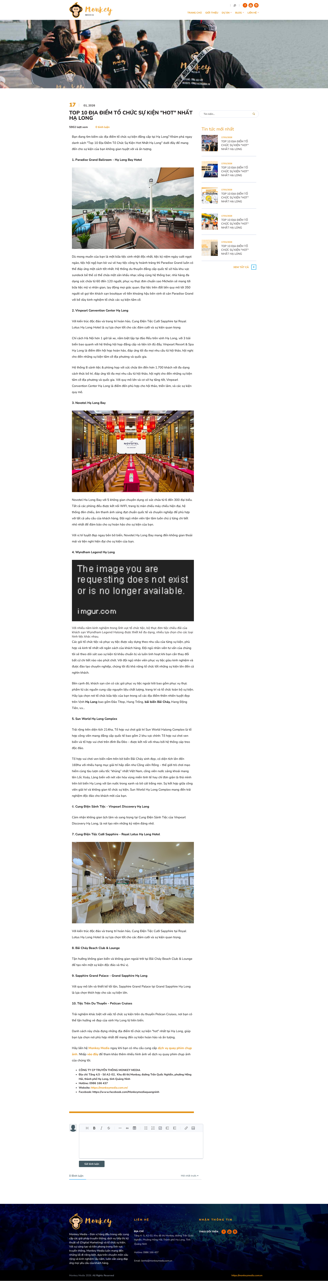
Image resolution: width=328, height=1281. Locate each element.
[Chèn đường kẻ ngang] (120, 1128)
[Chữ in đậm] (94, 1128)
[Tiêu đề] (87, 1128)
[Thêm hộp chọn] (160, 1128)
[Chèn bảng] (134, 1128)
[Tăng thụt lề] (167, 1128)
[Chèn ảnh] (193, 1128)
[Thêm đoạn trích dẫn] (127, 1128)
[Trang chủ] (91, 16)
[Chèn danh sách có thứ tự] (153, 1128)
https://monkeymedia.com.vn (246, 1275)
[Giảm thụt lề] (174, 1128)
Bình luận (76, 1176)
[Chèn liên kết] (186, 1128)
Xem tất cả (241, 267)
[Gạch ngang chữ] (108, 1128)
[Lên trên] (321, 1260)
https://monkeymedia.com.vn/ (109, 1088)
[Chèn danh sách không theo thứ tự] (146, 1128)
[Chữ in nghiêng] (101, 1128)
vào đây (92, 1054)
